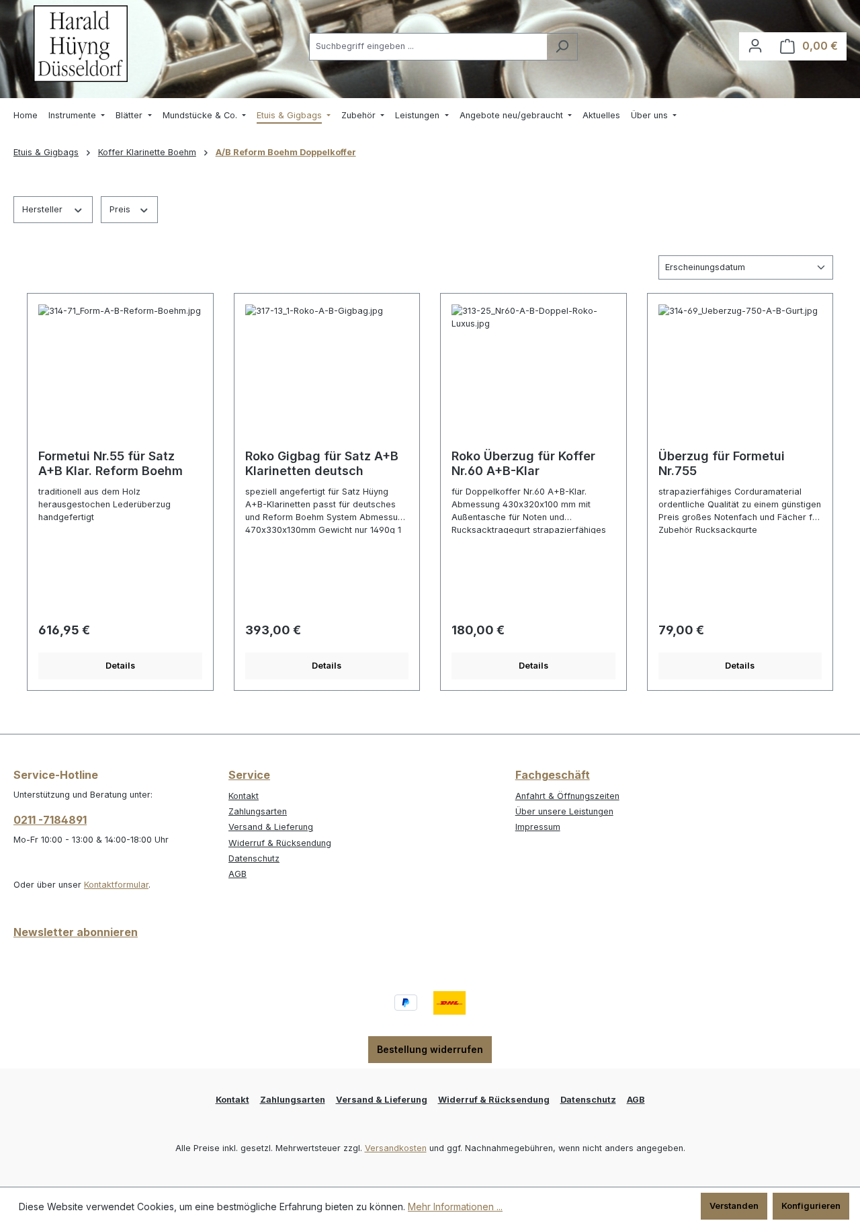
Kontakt (243, 796)
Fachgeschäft (552, 775)
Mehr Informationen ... (455, 1206)
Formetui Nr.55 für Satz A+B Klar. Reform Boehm (110, 463)
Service (249, 775)
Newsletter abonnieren (75, 932)
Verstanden (734, 1206)
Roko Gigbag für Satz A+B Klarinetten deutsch (321, 463)
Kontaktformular (116, 885)
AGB (237, 874)
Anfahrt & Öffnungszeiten (567, 796)
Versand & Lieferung (270, 827)
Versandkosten (396, 1148)
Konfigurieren (811, 1206)
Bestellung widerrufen (430, 1049)
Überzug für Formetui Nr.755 (721, 463)
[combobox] (428, 46)
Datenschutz (254, 858)
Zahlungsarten (257, 811)
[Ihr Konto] (755, 46)
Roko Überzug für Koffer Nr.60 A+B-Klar (523, 463)
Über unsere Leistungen (564, 811)
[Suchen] (562, 46)
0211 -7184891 (50, 820)
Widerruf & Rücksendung (279, 843)
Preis (121, 209)
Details (120, 666)
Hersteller (43, 209)
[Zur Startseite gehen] (80, 43)
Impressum (537, 827)
